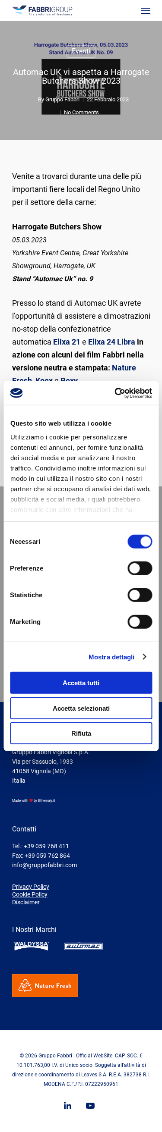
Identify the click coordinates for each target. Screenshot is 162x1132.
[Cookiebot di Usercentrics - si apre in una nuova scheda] (115, 392)
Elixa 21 (66, 341)
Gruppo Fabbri (62, 99)
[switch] (139, 568)
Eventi (81, 51)
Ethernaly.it (46, 801)
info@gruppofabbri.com (44, 865)
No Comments (81, 112)
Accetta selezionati (81, 708)
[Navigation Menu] (145, 10)
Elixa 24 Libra (111, 341)
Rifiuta (81, 733)
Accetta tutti (81, 683)
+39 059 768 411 (46, 846)
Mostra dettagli (112, 656)
